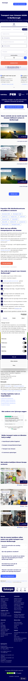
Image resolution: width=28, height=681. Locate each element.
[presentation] (14, 38)
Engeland (20, 485)
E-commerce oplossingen (9, 452)
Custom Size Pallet (5, 629)
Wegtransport (4, 607)
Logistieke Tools (4, 610)
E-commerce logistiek (19, 602)
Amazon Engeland (8, 582)
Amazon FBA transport (19, 614)
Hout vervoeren (17, 608)
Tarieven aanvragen (18, 623)
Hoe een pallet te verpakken (20, 638)
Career (15, 626)
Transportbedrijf (4, 634)
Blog (2, 623)
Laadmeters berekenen (7, 398)
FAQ (15, 635)
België (22, 506)
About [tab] (23, 318)
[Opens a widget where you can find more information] (23, 678)
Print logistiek (17, 605)
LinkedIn (11, 676)
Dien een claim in (18, 641)
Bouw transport (17, 601)
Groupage (3, 601)
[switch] (25, 343)
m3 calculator (4, 614)
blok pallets (8, 386)
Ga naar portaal (7, 263)
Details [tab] (14, 318)
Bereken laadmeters (5, 613)
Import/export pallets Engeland (11, 441)
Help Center (16, 636)
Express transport (5, 598)
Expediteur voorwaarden (6, 660)
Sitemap (16, 628)
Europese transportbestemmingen (11, 445)
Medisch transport (18, 598)
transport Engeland (19, 386)
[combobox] (14, 34)
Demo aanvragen (18, 622)
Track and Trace (4, 608)
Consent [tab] (5, 318)
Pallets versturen (4, 600)
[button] (14, 194)
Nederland (25, 485)
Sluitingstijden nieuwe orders (20, 632)
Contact (16, 634)
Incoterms (16, 625)
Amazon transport (5, 240)
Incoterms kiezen (5, 405)
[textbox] (14, 34)
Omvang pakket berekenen (8, 401)
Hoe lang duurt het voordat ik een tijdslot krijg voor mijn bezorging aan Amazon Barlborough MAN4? (13, 557)
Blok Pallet (3, 626)
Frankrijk (25, 527)
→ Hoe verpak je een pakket (21, 163)
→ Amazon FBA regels (23, 186)
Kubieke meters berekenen (8, 400)
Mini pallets (3, 628)
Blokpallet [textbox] (5, 51)
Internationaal (4, 605)
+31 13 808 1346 (4, 652)
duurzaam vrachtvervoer (6, 633)
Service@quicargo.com (6, 651)
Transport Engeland (16, 580)
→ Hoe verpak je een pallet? (21, 141)
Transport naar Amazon (8, 448)
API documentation (18, 639)
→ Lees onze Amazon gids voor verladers (11, 390)
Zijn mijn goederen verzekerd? (10, 551)
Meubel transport (18, 600)
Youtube (17, 676)
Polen (26, 506)
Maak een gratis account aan (10, 281)
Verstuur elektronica (18, 607)
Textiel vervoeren (18, 609)
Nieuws (2, 636)
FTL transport (4, 604)
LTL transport (4, 602)
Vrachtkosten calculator (6, 615)
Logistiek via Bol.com (19, 615)
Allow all (14, 356)
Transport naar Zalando (19, 617)
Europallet (3, 625)
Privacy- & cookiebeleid (6, 662)
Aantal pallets (14, 55)
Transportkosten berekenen (8, 403)
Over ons (3, 622)
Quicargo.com (9, 580)
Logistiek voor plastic (19, 604)
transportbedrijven (5, 250)
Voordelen (3, 632)
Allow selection (14, 361)
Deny (14, 365)
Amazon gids (18, 308)
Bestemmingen (4, 630)
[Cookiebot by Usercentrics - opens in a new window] (21, 314)
